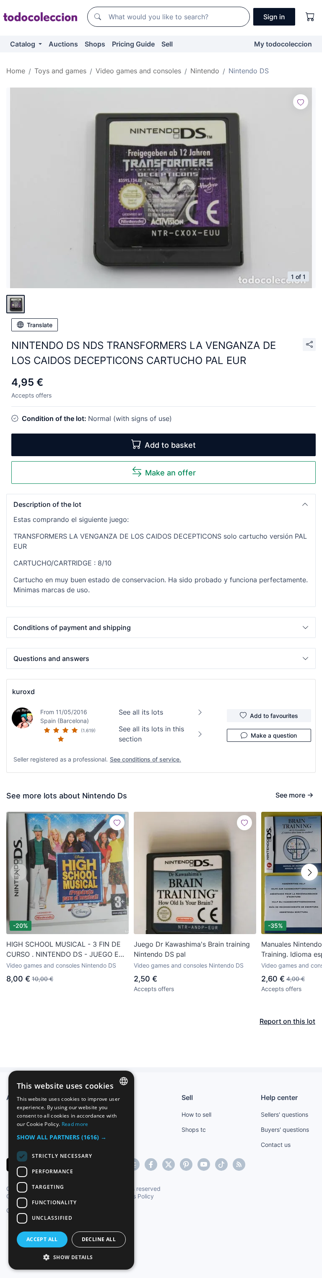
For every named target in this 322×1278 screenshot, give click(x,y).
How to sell (196, 1114)
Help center (279, 1097)
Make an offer (170, 472)
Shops (95, 44)
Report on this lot (287, 1021)
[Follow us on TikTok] (221, 1164)
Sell (167, 44)
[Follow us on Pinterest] (186, 1164)
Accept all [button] (42, 1239)
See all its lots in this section (151, 734)
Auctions (63, 44)
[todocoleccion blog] (239, 1164)
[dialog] (71, 1170)
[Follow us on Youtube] (203, 1164)
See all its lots (141, 712)
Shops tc (194, 1129)
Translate (39, 324)
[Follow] (300, 101)
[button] (161, 504)
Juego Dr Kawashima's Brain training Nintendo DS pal (192, 949)
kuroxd (23, 691)
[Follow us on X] (168, 1164)
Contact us (276, 1144)
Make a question (274, 735)
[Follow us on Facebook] (151, 1164)
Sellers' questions (284, 1114)
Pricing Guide (133, 44)
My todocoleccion (283, 44)
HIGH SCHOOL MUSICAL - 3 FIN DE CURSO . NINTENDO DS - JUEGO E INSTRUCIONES (63, 949)
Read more (75, 1124)
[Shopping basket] (310, 16)
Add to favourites (274, 715)
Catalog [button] (23, 44)
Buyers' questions (285, 1129)
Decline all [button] (99, 1239)
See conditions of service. (145, 759)
